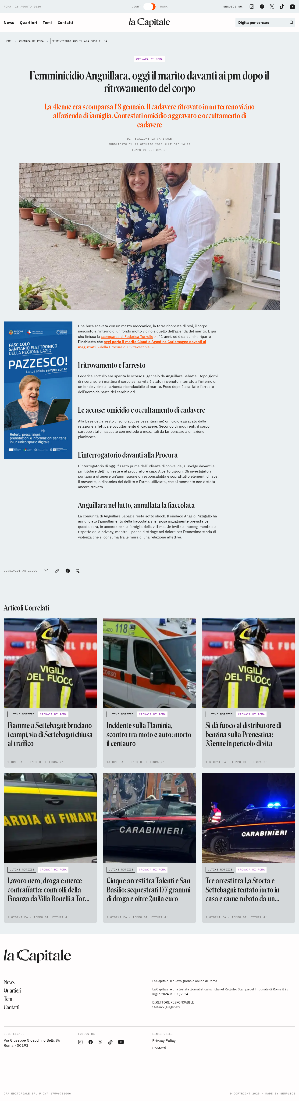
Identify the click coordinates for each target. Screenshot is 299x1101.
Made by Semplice (280, 1093)
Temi (47, 22)
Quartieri (28, 22)
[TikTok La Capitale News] (281, 6)
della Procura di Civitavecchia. (125, 347)
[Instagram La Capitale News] (251, 6)
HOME (8, 41)
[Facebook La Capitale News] (262, 6)
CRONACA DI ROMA (31, 41)
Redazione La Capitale (152, 138)
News (9, 22)
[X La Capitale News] (272, 6)
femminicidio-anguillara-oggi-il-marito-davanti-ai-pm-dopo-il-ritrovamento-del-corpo (80, 41)
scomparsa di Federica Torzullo (127, 336)
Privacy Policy (164, 1040)
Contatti (65, 22)
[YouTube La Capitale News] (292, 6)
